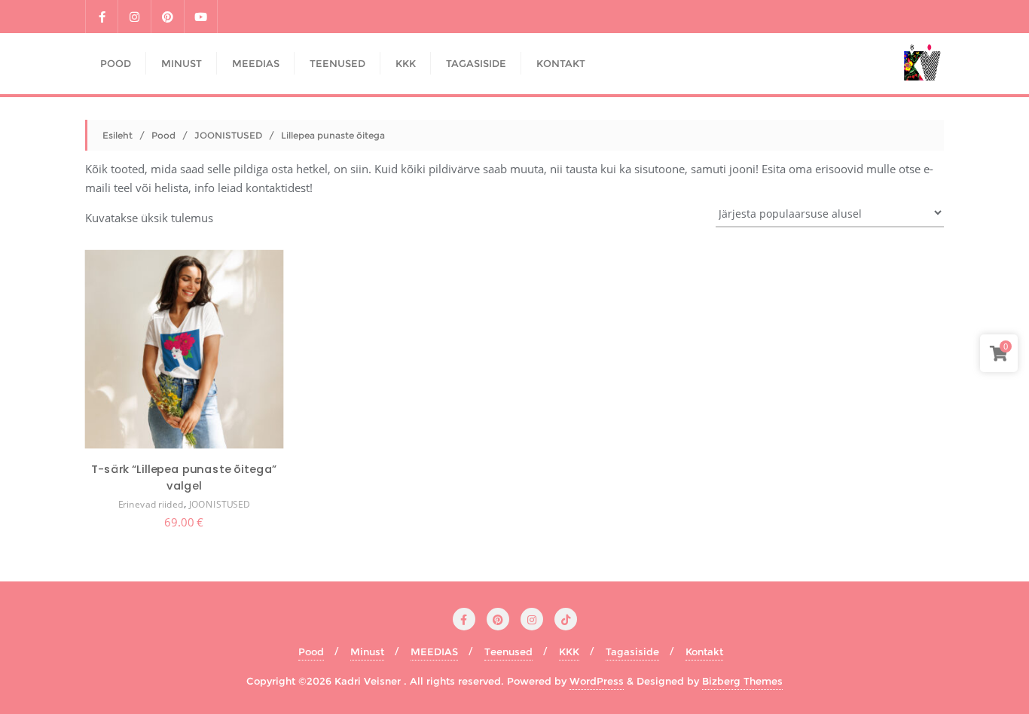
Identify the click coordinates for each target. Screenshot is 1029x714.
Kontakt (704, 651)
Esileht (117, 135)
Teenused (508, 651)
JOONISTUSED (228, 135)
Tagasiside (632, 651)
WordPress (596, 681)
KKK (569, 651)
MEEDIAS (434, 651)
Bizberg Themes (742, 681)
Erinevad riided (151, 505)
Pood (163, 135)
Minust (367, 651)
